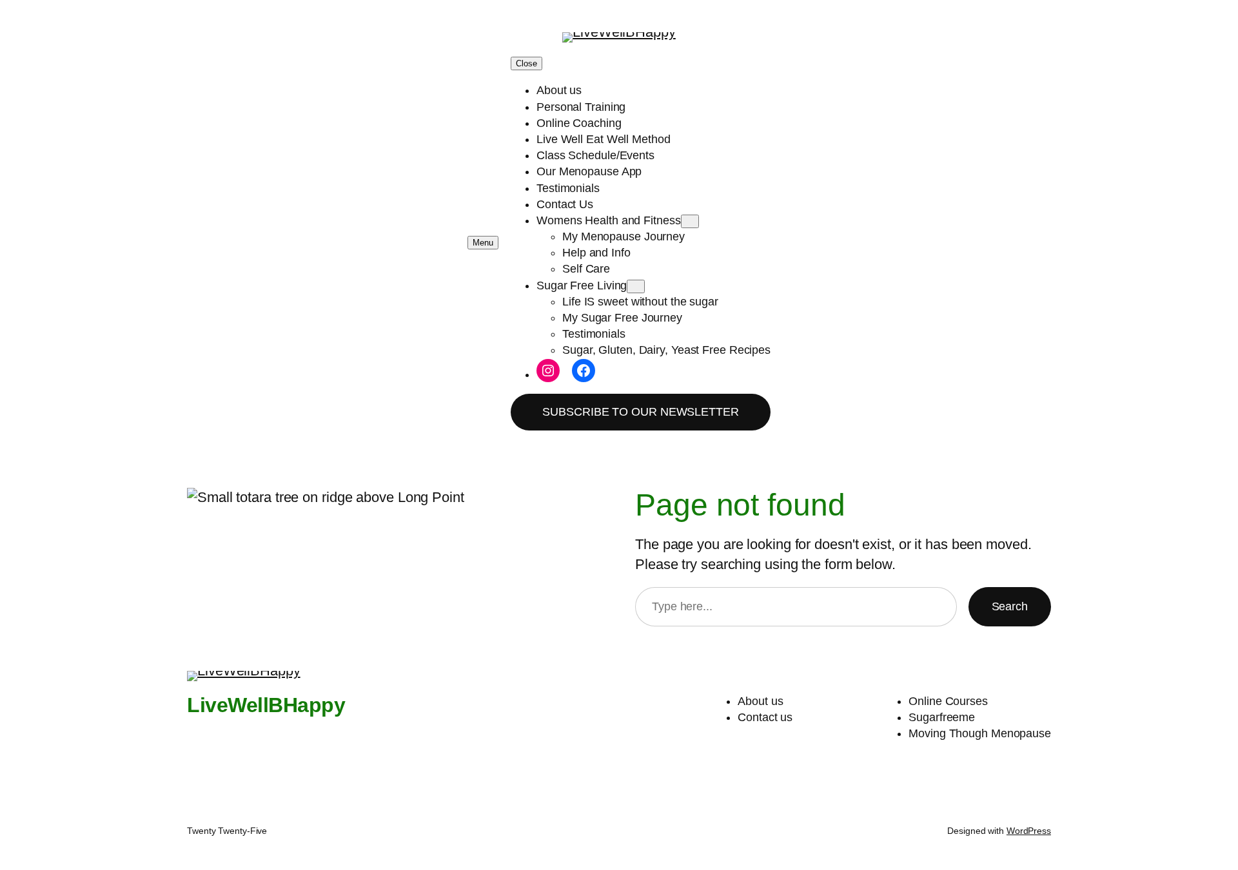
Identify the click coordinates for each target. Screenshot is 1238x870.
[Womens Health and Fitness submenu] (690, 221)
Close (526, 63)
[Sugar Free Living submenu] (636, 286)
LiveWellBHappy (266, 705)
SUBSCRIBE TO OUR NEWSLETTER (640, 411)
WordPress (1029, 831)
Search (1010, 606)
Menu (483, 242)
